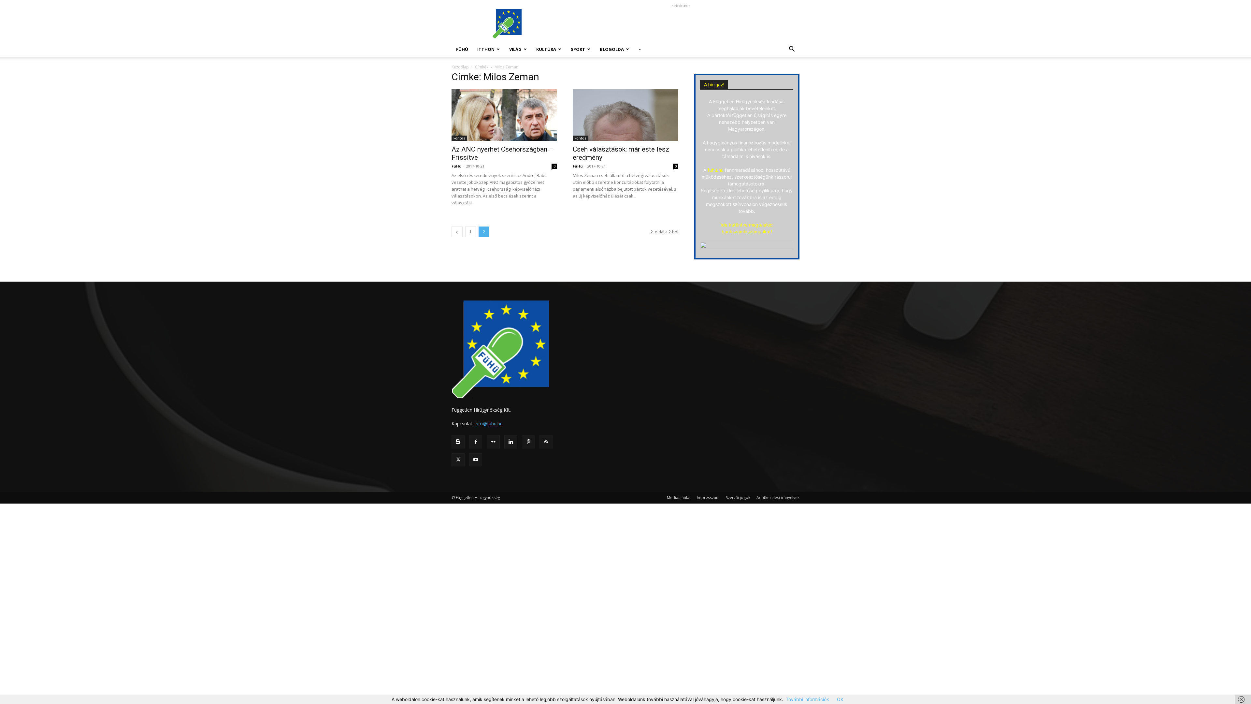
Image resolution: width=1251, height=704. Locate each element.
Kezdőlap (460, 67)
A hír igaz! (714, 84)
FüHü (462, 49)
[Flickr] (493, 441)
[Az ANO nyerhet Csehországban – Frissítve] (504, 115)
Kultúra (546, 49)
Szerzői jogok (738, 497)
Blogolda (612, 49)
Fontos (459, 138)
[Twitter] (458, 459)
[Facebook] (475, 441)
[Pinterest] (528, 441)
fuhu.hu (716, 170)
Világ (515, 49)
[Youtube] (475, 459)
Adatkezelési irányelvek (777, 497)
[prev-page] (457, 232)
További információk (807, 699)
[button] (791, 50)
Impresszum (708, 497)
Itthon (486, 49)
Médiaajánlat (679, 497)
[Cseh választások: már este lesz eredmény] (625, 115)
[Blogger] (458, 441)
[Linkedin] (510, 441)
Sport (578, 49)
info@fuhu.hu (489, 423)
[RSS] (546, 441)
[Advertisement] (680, 23)
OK (840, 699)
